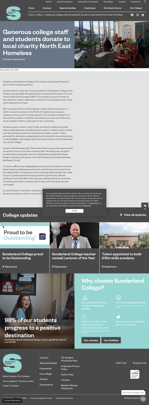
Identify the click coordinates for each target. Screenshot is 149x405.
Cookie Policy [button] (94, 203)
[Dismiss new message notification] (145, 389)
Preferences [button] (87, 205)
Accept (74, 211)
